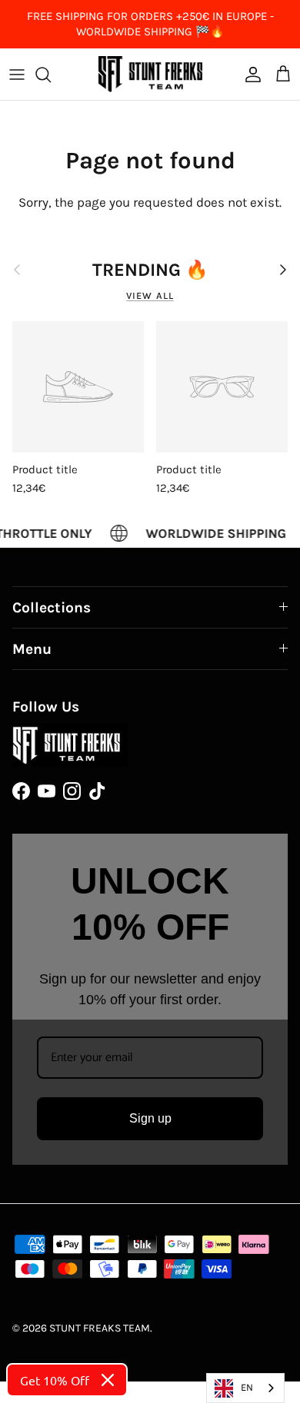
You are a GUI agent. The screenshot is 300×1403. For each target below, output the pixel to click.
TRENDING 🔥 (150, 269)
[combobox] (245, 1388)
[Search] (51, 74)
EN (247, 1387)
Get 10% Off (54, 1380)
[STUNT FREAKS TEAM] (150, 74)
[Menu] (17, 74)
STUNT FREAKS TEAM (99, 1328)
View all (149, 295)
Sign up (150, 1118)
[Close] (108, 1380)
